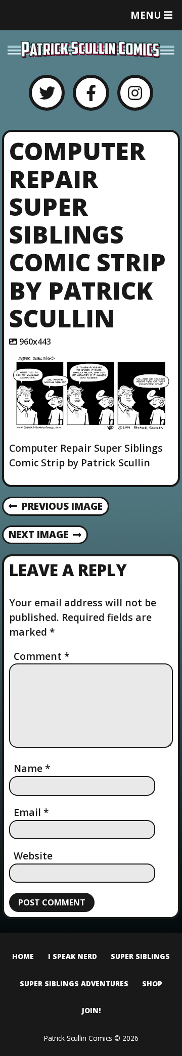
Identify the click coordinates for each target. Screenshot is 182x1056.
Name (32, 768)
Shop (152, 983)
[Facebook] (91, 93)
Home (23, 956)
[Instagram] (135, 93)
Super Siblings (140, 956)
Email (31, 812)
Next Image (38, 534)
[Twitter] (47, 93)
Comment (42, 656)
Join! (91, 1010)
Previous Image (62, 506)
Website (33, 855)
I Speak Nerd (72, 956)
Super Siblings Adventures (74, 983)
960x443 (35, 341)
